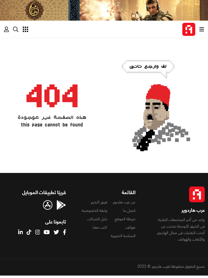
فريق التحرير (99, 202)
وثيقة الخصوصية (94, 210)
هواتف (130, 227)
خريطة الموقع (125, 219)
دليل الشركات (97, 219)
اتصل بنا (129, 210)
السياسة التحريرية (123, 235)
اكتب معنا (100, 227)
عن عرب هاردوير (124, 202)
